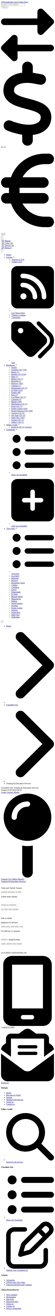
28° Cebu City (7, 243)
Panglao (14, 606)
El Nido (14, 594)
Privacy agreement (13, 1308)
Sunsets (9, 1097)
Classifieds (10, 430)
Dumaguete (16, 592)
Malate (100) (16, 402)
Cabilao (14, 585)
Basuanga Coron (18, 583)
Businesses (10, 365)
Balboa (14, 601)
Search (4, 7)
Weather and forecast (14, 1100)
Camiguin (15, 587)
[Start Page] (14, 2)
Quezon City (6, 879)
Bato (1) (14, 377)
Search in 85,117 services (21, 427)
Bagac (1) (15, 372)
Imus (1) (14, 395)
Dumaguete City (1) (19, 388)
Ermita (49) (15, 393)
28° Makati (6, 241)
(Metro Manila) (18, 879)
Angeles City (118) (19, 370)
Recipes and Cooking (23, 1285)
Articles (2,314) (17, 259)
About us (10, 1102)
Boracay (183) (17, 383)
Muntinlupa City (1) (19, 404)
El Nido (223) (17, 390)
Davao (14, 590)
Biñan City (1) (17, 379)
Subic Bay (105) (18, 418)
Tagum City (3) (17, 420)
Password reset (12, 1302)
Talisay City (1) (17, 422)
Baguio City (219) (18, 374)
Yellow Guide (12, 425)
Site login (10, 1299)
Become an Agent (13, 1095)
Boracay (14, 580)
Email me (5, 1083)
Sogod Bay (15, 612)
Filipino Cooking (18, 315)
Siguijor (14, 610)
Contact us (10, 1104)
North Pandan (17, 603)
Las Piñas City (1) (18, 397)
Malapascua (16, 599)
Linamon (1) (16, 399)
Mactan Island (17, 596)
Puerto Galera (16, 608)
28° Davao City (8, 245)
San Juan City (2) (18, 415)
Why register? (11, 1295)
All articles (10, 1280)
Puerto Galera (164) (19, 409)
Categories (15, 317)
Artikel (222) (16, 262)
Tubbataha (15, 617)
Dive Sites (10, 528)
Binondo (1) (16, 381)
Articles (9, 257)
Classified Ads (12, 705)
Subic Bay (15, 615)
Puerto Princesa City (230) (22, 411)
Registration (11, 1297)
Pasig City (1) (16, 406)
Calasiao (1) (16, 386)
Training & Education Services (13, 881)
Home (8, 255)
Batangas (15, 578)
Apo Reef (15, 576)
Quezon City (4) (17, 413)
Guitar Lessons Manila (10, 792)
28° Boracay (7, 248)
